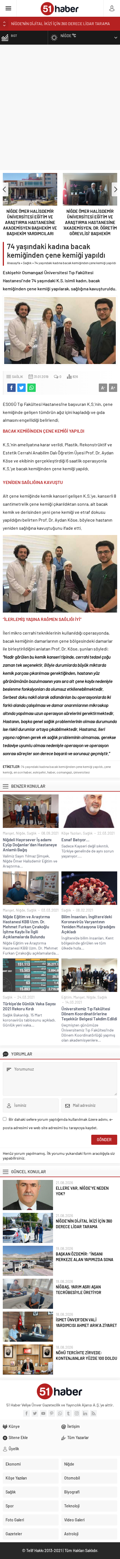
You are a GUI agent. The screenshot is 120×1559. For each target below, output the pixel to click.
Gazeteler (14, 1533)
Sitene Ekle (18, 1437)
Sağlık (27, 263)
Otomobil (72, 1478)
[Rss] (93, 1413)
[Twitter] (35, 1413)
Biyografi (72, 1492)
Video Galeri (74, 1519)
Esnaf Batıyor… (75, 839)
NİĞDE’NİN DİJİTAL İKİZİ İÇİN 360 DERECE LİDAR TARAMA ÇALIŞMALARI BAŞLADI (84, 1227)
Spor (10, 1505)
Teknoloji (72, 1505)
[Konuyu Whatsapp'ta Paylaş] (31, 388)
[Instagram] (76, 1413)
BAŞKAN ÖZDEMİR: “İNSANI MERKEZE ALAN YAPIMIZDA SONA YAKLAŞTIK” (84, 1260)
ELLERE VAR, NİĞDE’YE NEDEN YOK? (82, 1191)
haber (51, 772)
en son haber (23, 772)
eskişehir (39, 772)
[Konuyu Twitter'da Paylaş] (21, 388)
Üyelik (14, 1448)
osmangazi (64, 772)
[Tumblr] (68, 1413)
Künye (14, 1426)
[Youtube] (43, 1413)
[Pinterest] (51, 1413)
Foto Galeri (15, 1519)
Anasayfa (13, 263)
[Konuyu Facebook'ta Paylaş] (11, 388)
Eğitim (66, 997)
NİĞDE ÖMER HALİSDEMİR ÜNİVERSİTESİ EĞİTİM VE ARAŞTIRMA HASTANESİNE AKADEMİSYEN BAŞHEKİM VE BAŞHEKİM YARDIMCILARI (30, 222)
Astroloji (71, 1533)
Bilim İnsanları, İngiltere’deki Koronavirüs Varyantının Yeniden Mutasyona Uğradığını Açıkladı (88, 924)
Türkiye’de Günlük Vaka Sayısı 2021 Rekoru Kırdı (29, 1006)
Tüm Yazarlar (78, 1437)
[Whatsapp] (60, 1413)
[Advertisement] (60, 107)
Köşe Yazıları (71, 833)
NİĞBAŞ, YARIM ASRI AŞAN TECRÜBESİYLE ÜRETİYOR (78, 1290)
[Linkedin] (85, 1413)
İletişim (73, 1426)
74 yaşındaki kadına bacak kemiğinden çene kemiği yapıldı (62, 766)
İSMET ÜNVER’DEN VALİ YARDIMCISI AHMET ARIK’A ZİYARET (86, 1322)
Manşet (8, 833)
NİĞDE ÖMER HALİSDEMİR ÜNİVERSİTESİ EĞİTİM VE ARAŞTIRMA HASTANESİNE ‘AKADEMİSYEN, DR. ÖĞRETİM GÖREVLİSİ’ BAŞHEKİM (90, 222)
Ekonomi (13, 1464)
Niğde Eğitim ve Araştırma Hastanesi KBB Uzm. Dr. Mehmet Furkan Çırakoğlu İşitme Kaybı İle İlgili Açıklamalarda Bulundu (26, 926)
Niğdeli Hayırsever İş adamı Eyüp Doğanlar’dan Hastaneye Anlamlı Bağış (30, 844)
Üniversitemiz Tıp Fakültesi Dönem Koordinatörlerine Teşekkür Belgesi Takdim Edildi (89, 1013)
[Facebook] (26, 1413)
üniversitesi (81, 772)
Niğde (20, 833)
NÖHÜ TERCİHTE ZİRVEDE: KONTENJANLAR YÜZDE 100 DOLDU (86, 1355)
